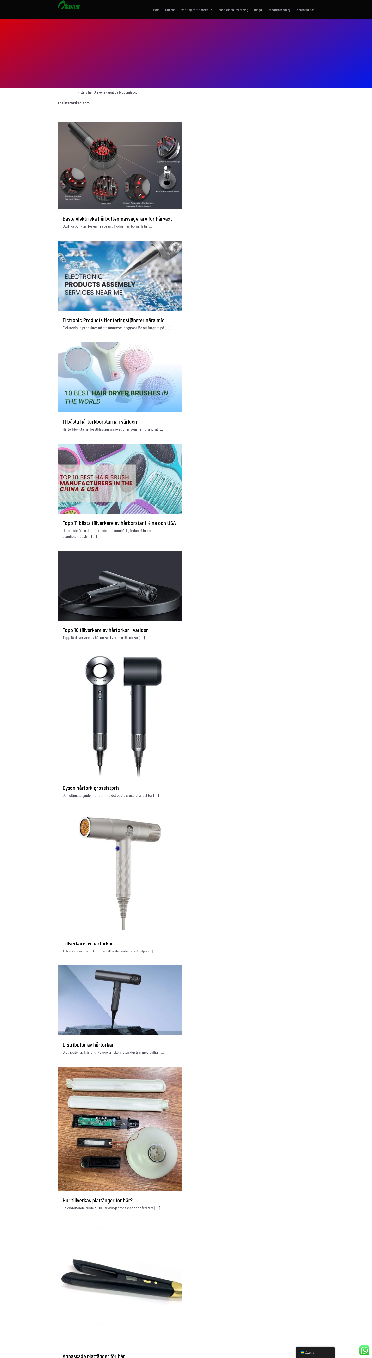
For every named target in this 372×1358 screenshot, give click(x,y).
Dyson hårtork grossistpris (91, 787)
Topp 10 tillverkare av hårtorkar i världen (106, 630)
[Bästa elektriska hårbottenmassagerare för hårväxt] (120, 165)
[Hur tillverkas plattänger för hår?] (120, 1129)
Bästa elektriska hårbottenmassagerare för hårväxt (117, 218)
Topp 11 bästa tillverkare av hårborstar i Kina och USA (119, 523)
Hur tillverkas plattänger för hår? (98, 1200)
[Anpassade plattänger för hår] (120, 1284)
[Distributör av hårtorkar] (120, 1000)
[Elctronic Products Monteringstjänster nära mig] (120, 276)
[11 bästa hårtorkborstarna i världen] (120, 377)
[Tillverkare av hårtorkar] (120, 872)
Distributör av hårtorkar (88, 1044)
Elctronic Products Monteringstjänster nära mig (114, 320)
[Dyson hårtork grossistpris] (120, 715)
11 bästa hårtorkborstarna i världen (100, 421)
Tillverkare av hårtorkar (88, 943)
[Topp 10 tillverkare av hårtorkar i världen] (120, 586)
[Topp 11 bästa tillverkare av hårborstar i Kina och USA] (120, 479)
